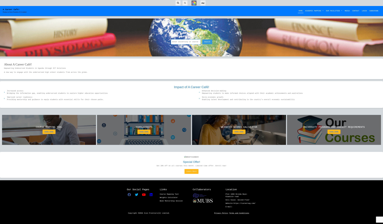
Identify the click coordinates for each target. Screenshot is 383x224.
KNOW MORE (48, 132)
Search (207, 42)
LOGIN (364, 11)
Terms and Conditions (239, 213)
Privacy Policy (221, 213)
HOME (301, 11)
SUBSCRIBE (373, 11)
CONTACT (355, 11)
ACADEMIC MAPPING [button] (313, 11)
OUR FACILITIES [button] (333, 11)
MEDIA (347, 11)
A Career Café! (14, 10)
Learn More (191, 171)
